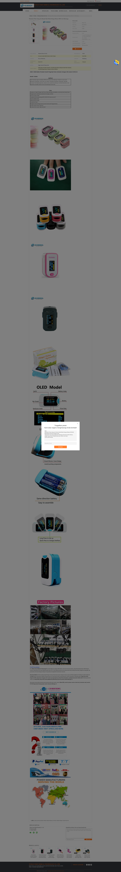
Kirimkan (60, 447)
